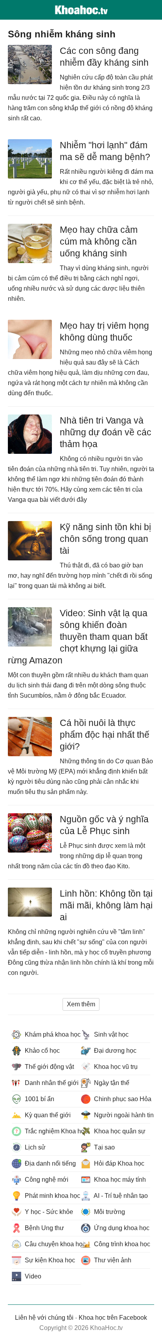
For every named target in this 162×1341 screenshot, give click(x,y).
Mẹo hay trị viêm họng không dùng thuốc (104, 332)
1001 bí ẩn (38, 1099)
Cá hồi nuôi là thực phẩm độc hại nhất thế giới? (104, 735)
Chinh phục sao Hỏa (121, 1099)
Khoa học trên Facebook (113, 1317)
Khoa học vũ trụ (115, 1066)
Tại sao (103, 1147)
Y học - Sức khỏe (48, 1211)
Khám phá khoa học (52, 1034)
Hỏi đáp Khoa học (118, 1163)
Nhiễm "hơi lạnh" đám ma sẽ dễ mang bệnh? (105, 151)
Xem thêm (81, 1004)
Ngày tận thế (110, 1082)
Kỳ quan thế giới (47, 1115)
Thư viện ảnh (111, 1260)
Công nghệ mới (45, 1179)
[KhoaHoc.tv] (81, 10)
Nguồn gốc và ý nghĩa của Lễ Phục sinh (104, 825)
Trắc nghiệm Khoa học (52, 1131)
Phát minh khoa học (51, 1195)
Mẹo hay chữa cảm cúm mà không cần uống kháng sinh (99, 241)
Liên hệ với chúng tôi (44, 1317)
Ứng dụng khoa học (120, 1228)
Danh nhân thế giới (51, 1082)
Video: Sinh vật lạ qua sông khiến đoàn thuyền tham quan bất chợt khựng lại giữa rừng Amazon (77, 636)
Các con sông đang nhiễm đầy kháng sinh (104, 57)
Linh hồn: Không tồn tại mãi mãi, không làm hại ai (106, 905)
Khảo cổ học (41, 1050)
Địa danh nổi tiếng (49, 1163)
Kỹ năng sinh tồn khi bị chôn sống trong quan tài (105, 539)
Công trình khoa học (121, 1244)
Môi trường (108, 1211)
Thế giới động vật (48, 1066)
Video (32, 1276)
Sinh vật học (110, 1034)
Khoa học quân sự (118, 1131)
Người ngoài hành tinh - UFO (121, 1115)
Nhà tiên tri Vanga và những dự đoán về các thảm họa (105, 432)
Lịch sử (34, 1147)
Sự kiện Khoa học (49, 1260)
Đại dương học (114, 1050)
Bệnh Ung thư (43, 1228)
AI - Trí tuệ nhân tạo (120, 1195)
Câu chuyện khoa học (52, 1244)
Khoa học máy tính (119, 1179)
